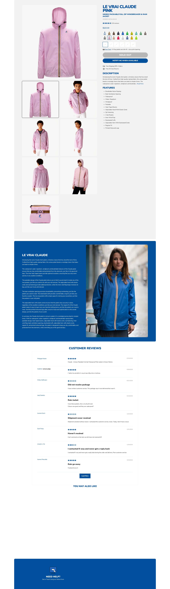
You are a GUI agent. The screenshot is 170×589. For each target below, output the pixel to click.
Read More (140, 84)
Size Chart (108, 49)
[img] (72, 359)
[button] (107, 23)
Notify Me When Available (125, 60)
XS (105, 44)
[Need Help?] (53, 570)
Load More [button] (84, 476)
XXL (133, 44)
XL (127, 44)
